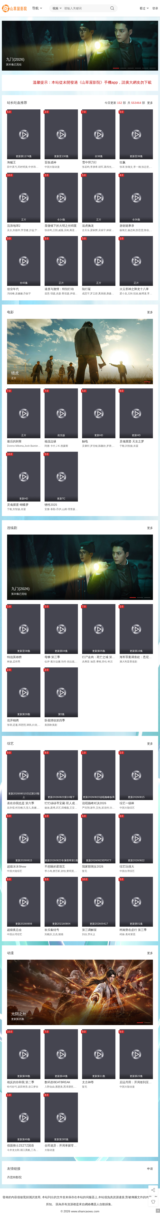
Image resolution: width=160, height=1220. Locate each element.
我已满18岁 (59, 627)
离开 (101, 627)
